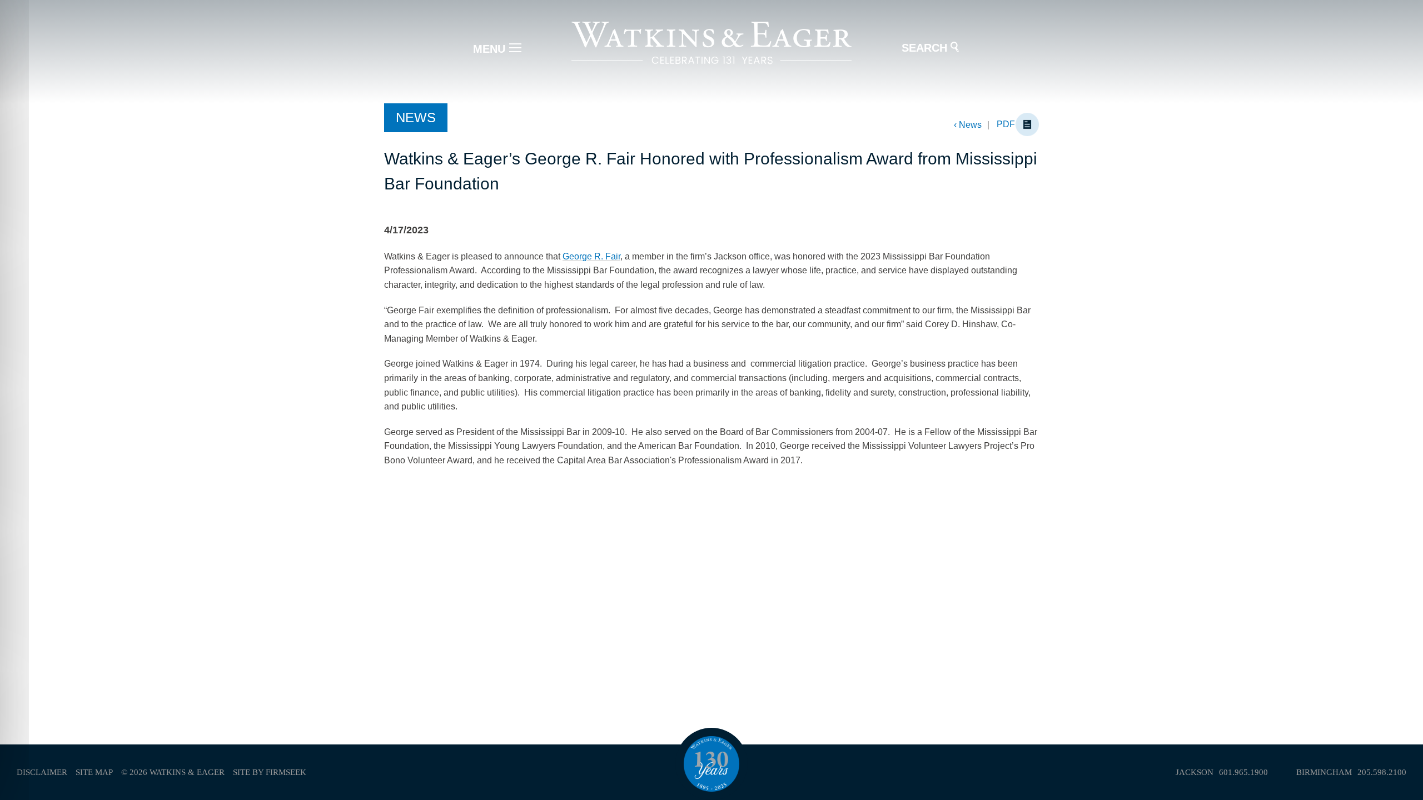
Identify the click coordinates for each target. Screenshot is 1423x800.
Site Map (94, 772)
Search (924, 48)
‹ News (968, 124)
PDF (1006, 124)
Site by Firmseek (269, 772)
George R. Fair (591, 256)
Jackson (1194, 772)
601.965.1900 (1243, 772)
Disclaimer (42, 772)
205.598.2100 (1381, 772)
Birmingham (1324, 772)
